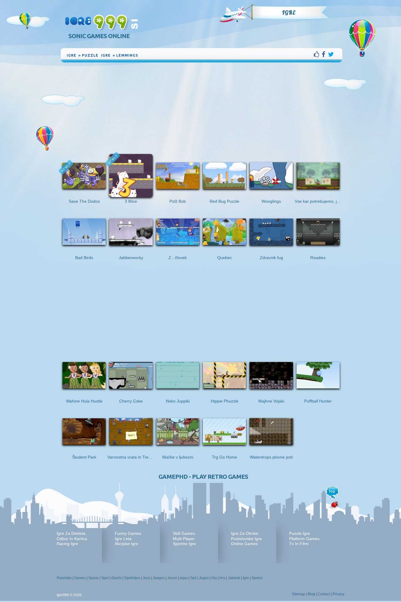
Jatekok (234, 578)
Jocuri (172, 578)
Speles (257, 578)
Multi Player (184, 538)
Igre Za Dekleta (71, 533)
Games (80, 578)
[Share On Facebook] (325, 54)
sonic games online (99, 36)
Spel (105, 578)
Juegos (159, 578)
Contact (324, 594)
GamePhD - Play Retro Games (203, 476)
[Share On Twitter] (331, 54)
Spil (193, 578)
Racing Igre (67, 543)
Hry (222, 578)
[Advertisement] (202, 108)
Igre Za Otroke (244, 533)
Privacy (338, 594)
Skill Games (184, 533)
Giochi (116, 578)
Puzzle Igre (299, 533)
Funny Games (128, 533)
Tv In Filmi (299, 543)
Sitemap (298, 594)
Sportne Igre (184, 543)
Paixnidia (64, 578)
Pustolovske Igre (246, 538)
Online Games (244, 543)
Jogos (204, 578)
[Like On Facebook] (318, 54)
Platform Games (304, 538)
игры (184, 578)
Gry (214, 578)
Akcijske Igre (126, 543)
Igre (288, 12)
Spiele (93, 578)
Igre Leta (123, 538)
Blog (311, 594)
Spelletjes (132, 578)
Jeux (146, 578)
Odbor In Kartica (72, 538)
